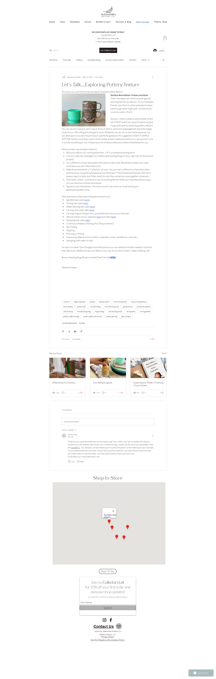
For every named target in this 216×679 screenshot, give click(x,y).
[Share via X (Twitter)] (69, 331)
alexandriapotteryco (139, 302)
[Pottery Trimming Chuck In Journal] (148, 368)
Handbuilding (94, 59)
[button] (63, 22)
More (144, 59)
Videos (79, 59)
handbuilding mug (84, 311)
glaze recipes (126, 316)
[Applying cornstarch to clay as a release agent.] (108, 368)
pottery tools (81, 307)
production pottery (144, 307)
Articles (132, 59)
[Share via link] (81, 331)
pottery (92, 302)
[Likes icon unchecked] (69, 461)
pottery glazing (111, 316)
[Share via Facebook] (63, 331)
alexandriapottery (120, 302)
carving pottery (145, 311)
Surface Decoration (115, 59)
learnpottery (131, 311)
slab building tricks (115, 311)
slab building (68, 311)
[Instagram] (104, 620)
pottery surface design (71, 316)
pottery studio (104, 302)
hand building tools (112, 307)
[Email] (119, 626)
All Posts (53, 59)
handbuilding (95, 307)
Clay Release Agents (102, 382)
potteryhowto (128, 307)
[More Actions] (152, 435)
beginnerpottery (80, 302)
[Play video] (108, 281)
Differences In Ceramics (63, 382)
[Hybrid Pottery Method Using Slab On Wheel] (67, 368)
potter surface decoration (93, 316)
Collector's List (114, 582)
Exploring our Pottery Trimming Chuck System (148, 384)
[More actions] (152, 77)
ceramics (66, 302)
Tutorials (66, 59)
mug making (99, 311)
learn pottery (68, 307)
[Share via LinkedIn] (75, 331)
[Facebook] (110, 620)
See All (164, 353)
